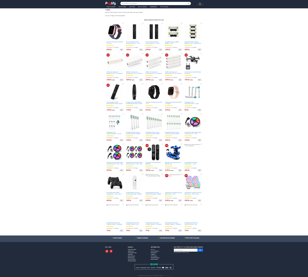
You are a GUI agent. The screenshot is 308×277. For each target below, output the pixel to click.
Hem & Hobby (122, 6)
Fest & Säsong (164, 6)
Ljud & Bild (132, 6)
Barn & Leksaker (142, 6)
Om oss (153, 249)
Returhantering (132, 261)
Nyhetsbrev (154, 252)
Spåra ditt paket (132, 249)
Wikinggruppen (166, 275)
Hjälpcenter (131, 251)
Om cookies (154, 256)
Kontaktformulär (132, 252)
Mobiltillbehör (153, 6)
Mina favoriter (131, 256)
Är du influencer (155, 251)
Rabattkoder (131, 257)
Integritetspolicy (155, 257)
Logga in (153, 254)
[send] (200, 250)
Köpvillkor (130, 254)
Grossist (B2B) (131, 259)
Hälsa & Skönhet (111, 6)
